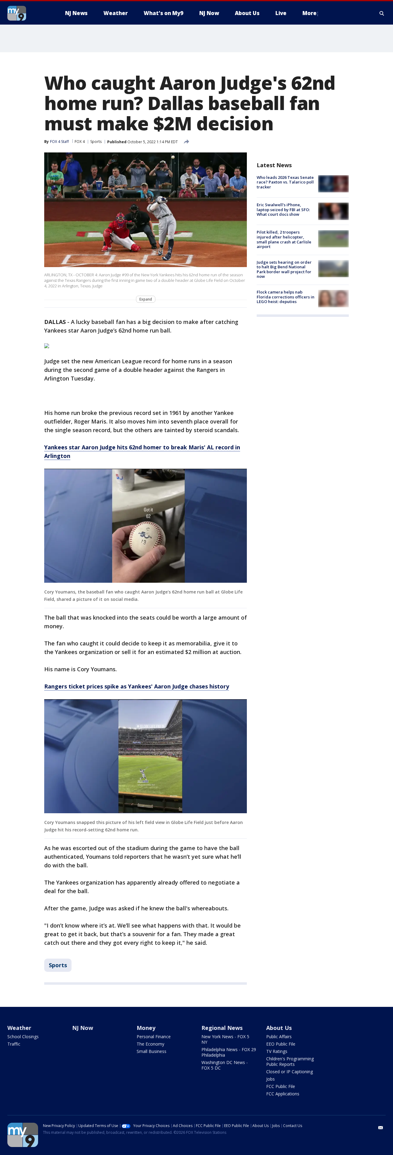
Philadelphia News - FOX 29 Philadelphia (228, 1052)
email (381, 1128)
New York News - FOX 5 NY (225, 1039)
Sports (96, 141)
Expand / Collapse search (382, 13)
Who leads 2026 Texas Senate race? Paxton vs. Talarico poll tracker (285, 182)
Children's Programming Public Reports (290, 1061)
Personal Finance (154, 1036)
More (309, 13)
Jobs (270, 1079)
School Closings (23, 1036)
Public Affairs (279, 1036)
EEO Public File (280, 1044)
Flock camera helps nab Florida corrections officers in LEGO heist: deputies (285, 296)
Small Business (151, 1051)
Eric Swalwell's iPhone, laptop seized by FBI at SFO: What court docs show (283, 209)
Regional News (222, 1027)
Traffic (13, 1044)
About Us (279, 1027)
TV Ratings (276, 1051)
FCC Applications (282, 1094)
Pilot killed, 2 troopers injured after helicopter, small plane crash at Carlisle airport (284, 240)
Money (146, 1027)
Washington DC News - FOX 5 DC (224, 1065)
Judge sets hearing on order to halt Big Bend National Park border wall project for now (284, 269)
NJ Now (82, 1027)
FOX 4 (80, 141)
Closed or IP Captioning (289, 1071)
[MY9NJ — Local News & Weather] (27, 13)
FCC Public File (280, 1086)
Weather (19, 1027)
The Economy (150, 1044)
